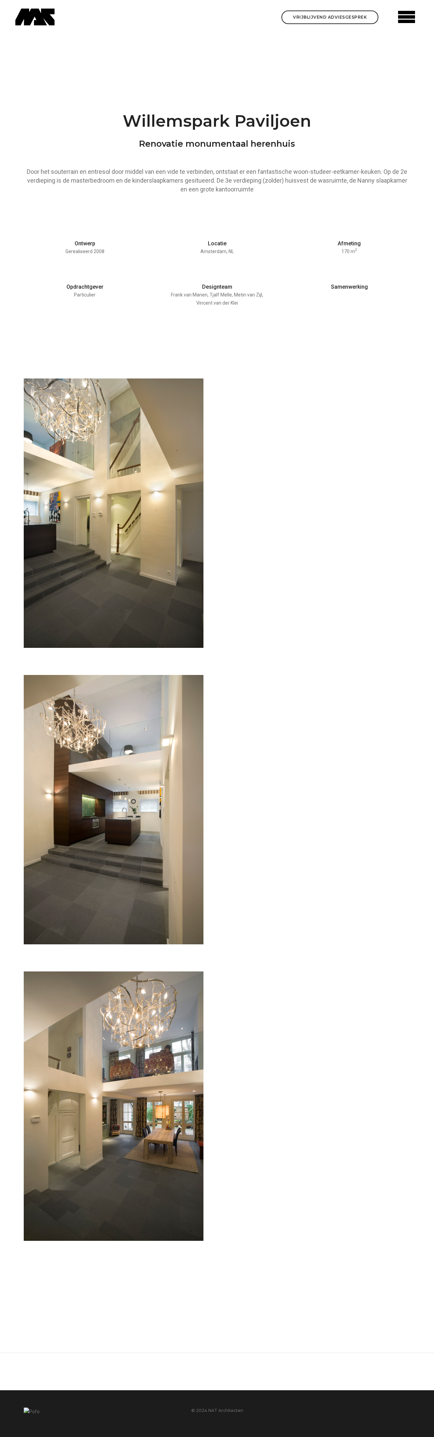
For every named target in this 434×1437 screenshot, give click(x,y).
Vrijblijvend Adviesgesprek (330, 17)
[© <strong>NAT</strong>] (113, 513)
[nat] (35, 16)
